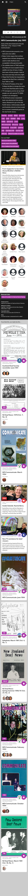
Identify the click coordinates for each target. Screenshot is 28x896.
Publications (8, 37)
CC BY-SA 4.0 (17, 312)
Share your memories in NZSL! (9, 140)
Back (11, 2)
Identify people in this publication (9, 143)
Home (2, 37)
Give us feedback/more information (10, 146)
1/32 (5, 32)
